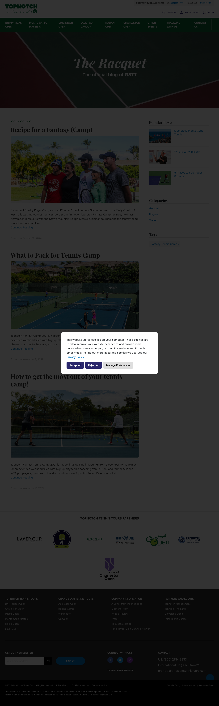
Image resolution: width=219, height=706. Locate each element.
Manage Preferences (118, 365)
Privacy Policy (75, 357)
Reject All (93, 365)
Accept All (75, 365)
